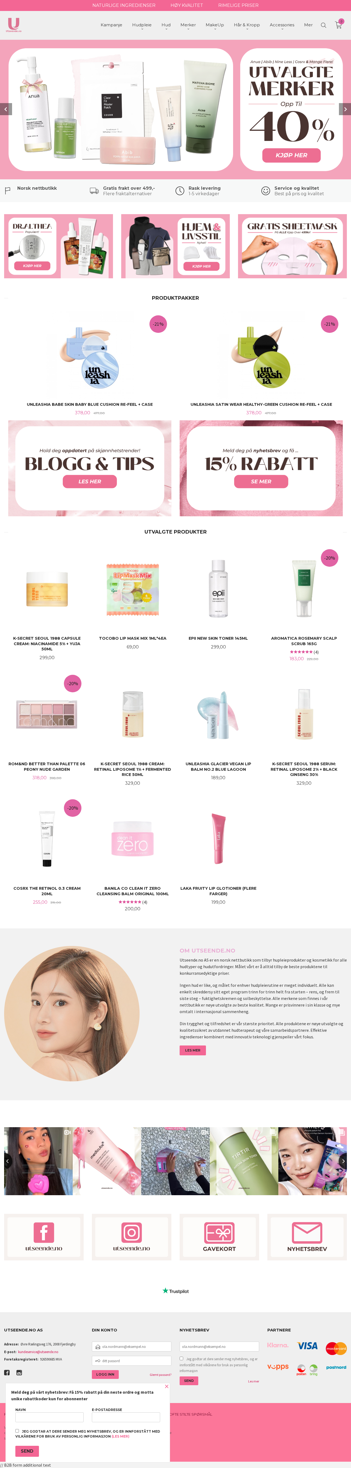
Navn (20, 1410)
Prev (6, 109)
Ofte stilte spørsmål (190, 1414)
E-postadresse (107, 1410)
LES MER (192, 1050)
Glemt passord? (160, 1375)
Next (345, 109)
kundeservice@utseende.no (38, 1352)
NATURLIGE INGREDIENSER (123, 5)
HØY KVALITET (187, 5)
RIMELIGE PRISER (238, 5)
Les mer (253, 1381)
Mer (308, 24)
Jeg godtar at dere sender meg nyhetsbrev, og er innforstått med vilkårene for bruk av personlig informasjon (218, 1365)
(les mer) (120, 1436)
